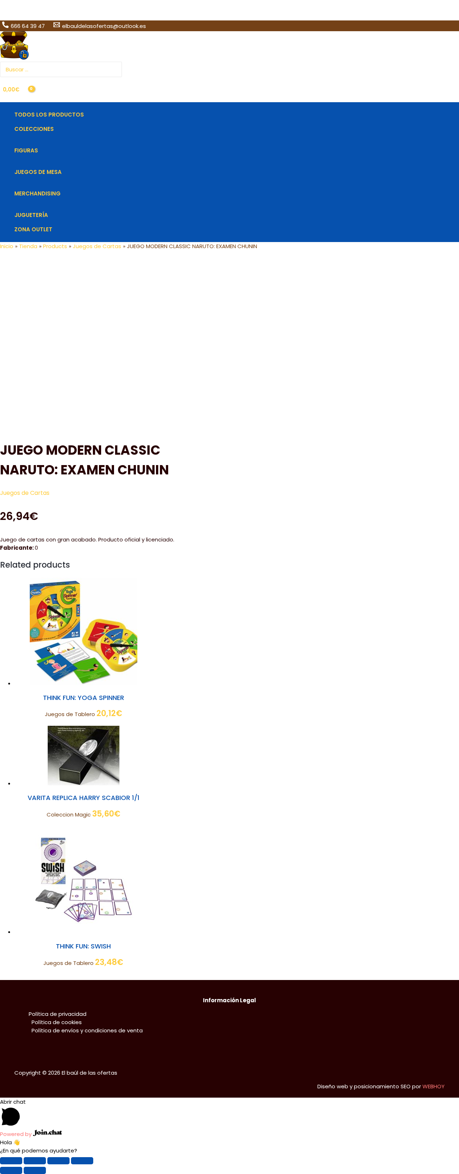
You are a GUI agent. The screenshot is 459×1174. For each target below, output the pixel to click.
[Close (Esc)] (11, 1160)
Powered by (16, 1134)
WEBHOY (433, 1086)
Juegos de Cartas (24, 493)
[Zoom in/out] (82, 1160)
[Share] (35, 1160)
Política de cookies (57, 1022)
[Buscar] (117, 69)
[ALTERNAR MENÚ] (49, 139)
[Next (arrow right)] (35, 1170)
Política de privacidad (57, 1014)
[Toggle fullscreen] (58, 1160)
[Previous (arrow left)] (11, 1170)
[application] (57, 129)
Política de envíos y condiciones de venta (87, 1030)
